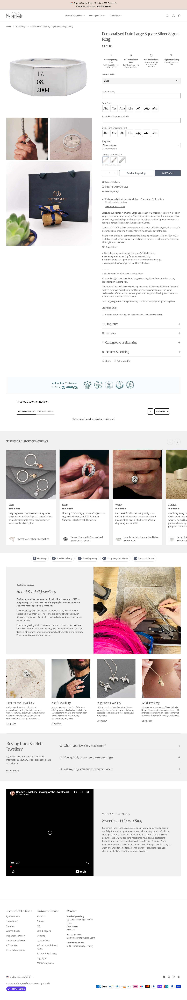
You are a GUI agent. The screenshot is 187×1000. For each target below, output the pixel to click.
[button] (141, 91)
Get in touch (12, 770)
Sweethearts (12, 921)
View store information (115, 206)
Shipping (41, 935)
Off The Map (12, 945)
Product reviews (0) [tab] (26, 411)
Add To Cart (167, 173)
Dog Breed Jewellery (15, 935)
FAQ (38, 926)
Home (8, 26)
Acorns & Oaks (13, 930)
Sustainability (43, 940)
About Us (41, 916)
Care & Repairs (44, 930)
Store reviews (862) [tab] (45, 411)
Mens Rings (21, 26)
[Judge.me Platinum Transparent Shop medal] (98, 385)
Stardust (10, 926)
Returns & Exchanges (47, 953)
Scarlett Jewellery (22, 983)
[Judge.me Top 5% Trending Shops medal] (130, 385)
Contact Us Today (153, 314)
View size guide (109, 307)
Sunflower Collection (16, 940)
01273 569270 (75, 934)
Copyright (41, 958)
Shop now (11, 723)
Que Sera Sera (13, 916)
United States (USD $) (20, 977)
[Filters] (150, 411)
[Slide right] (178, 442)
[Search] (167, 15)
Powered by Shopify (40, 983)
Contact (40, 921)
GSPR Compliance (45, 963)
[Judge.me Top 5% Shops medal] (120, 385)
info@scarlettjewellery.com (82, 937)
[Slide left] (170, 442)
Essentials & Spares (15, 950)
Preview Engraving (136, 173)
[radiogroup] (141, 108)
